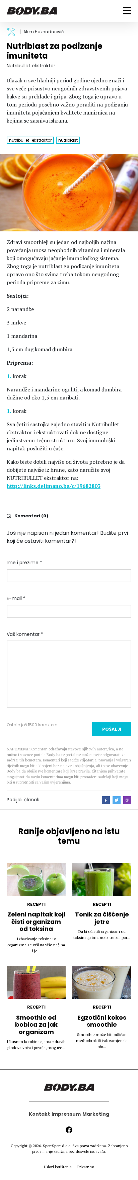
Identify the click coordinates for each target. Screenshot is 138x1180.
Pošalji (111, 729)
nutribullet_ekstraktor (30, 140)
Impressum (66, 1114)
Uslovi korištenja (58, 1167)
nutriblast (68, 140)
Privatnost (85, 1167)
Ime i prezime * (24, 562)
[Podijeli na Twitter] (117, 800)
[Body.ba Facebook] (69, 1129)
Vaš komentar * (25, 634)
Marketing (95, 1114)
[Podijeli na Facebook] (106, 800)
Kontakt (39, 1114)
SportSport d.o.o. (57, 1146)
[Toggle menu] (127, 10)
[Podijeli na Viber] (127, 800)
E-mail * (16, 598)
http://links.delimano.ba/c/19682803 (53, 486)
